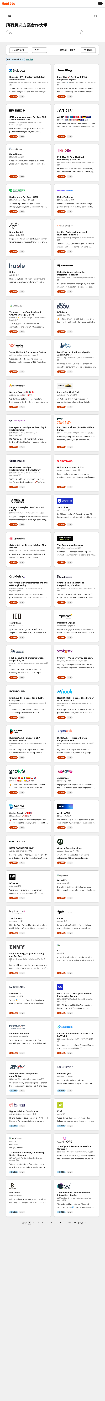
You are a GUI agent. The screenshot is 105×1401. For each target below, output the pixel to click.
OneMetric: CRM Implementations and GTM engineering (28, 584)
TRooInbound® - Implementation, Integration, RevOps (74, 1193)
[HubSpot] (8, 4)
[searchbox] (44, 32)
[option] (18, 50)
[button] (96, 16)
